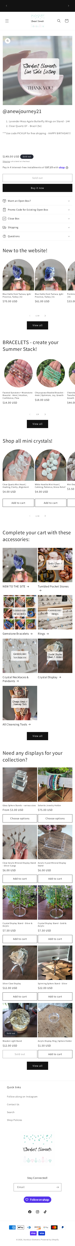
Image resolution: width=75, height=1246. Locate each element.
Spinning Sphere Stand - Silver (52, 983)
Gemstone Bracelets (16, 633)
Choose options (19, 818)
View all (38, 325)
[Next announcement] (68, 6)
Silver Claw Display (12, 983)
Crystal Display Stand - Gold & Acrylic (52, 924)
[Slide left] (30, 316)
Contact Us (13, 1104)
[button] (7, 21)
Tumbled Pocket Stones (53, 586)
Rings (41, 633)
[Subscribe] (57, 1187)
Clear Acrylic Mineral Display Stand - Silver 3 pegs (19, 864)
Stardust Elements (31, 1239)
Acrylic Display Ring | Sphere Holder (55, 1041)
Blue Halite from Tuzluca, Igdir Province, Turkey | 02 (17, 295)
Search (11, 1112)
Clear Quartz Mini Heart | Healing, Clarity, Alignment (16, 485)
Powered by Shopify (50, 1239)
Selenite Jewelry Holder (49, 805)
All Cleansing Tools (15, 724)
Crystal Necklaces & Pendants (15, 679)
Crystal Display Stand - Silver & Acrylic (17, 924)
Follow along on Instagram (22, 1096)
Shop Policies (14, 1120)
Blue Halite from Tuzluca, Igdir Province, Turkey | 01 (49, 295)
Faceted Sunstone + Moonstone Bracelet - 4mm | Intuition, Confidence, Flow (18, 395)
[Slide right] (45, 316)
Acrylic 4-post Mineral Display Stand (52, 864)
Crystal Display (48, 677)
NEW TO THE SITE (14, 586)
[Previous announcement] (6, 6)
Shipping (6, 161)
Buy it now (37, 188)
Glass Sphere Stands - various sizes (19, 805)
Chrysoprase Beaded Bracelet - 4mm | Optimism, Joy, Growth (49, 394)
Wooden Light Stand (12, 1041)
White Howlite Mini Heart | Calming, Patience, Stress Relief (50, 485)
